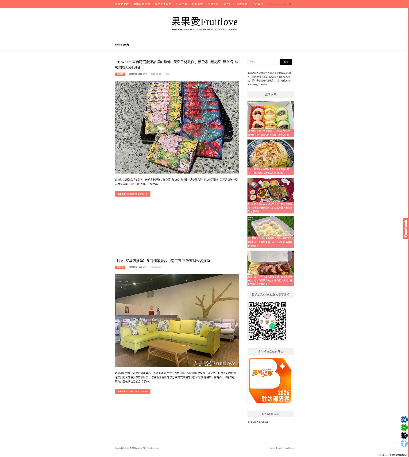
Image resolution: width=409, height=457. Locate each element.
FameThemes (289, 448)
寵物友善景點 (163, 4)
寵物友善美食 (142, 4)
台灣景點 (213, 4)
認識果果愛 (122, 4)
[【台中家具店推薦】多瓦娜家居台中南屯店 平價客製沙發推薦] (177, 320)
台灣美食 (197, 4)
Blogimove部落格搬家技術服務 (393, 455)
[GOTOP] (404, 443)
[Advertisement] (177, 232)
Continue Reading (137, 194)
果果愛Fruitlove (204, 21)
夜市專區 (257, 4)
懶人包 (228, 4)
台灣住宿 (181, 4)
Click (406, 228)
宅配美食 (241, 4)
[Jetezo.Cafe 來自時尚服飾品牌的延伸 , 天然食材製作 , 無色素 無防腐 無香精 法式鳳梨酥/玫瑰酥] (177, 127)
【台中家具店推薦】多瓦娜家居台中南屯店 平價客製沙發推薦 (162, 261)
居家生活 (120, 267)
